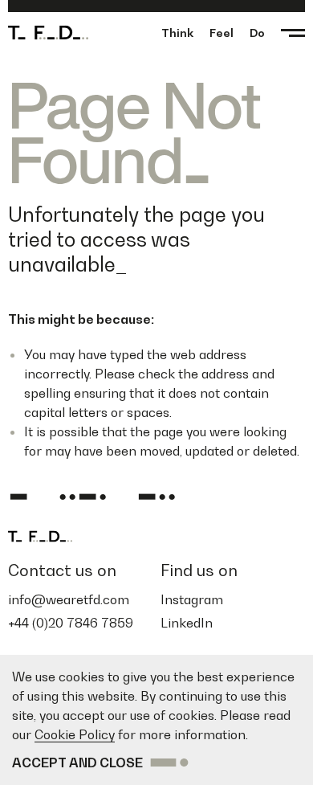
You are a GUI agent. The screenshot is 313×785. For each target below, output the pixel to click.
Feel (221, 32)
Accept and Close (77, 762)
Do (257, 32)
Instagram (192, 599)
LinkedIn (187, 623)
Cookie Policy (75, 734)
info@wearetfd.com (68, 599)
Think (177, 32)
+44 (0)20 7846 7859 (70, 623)
